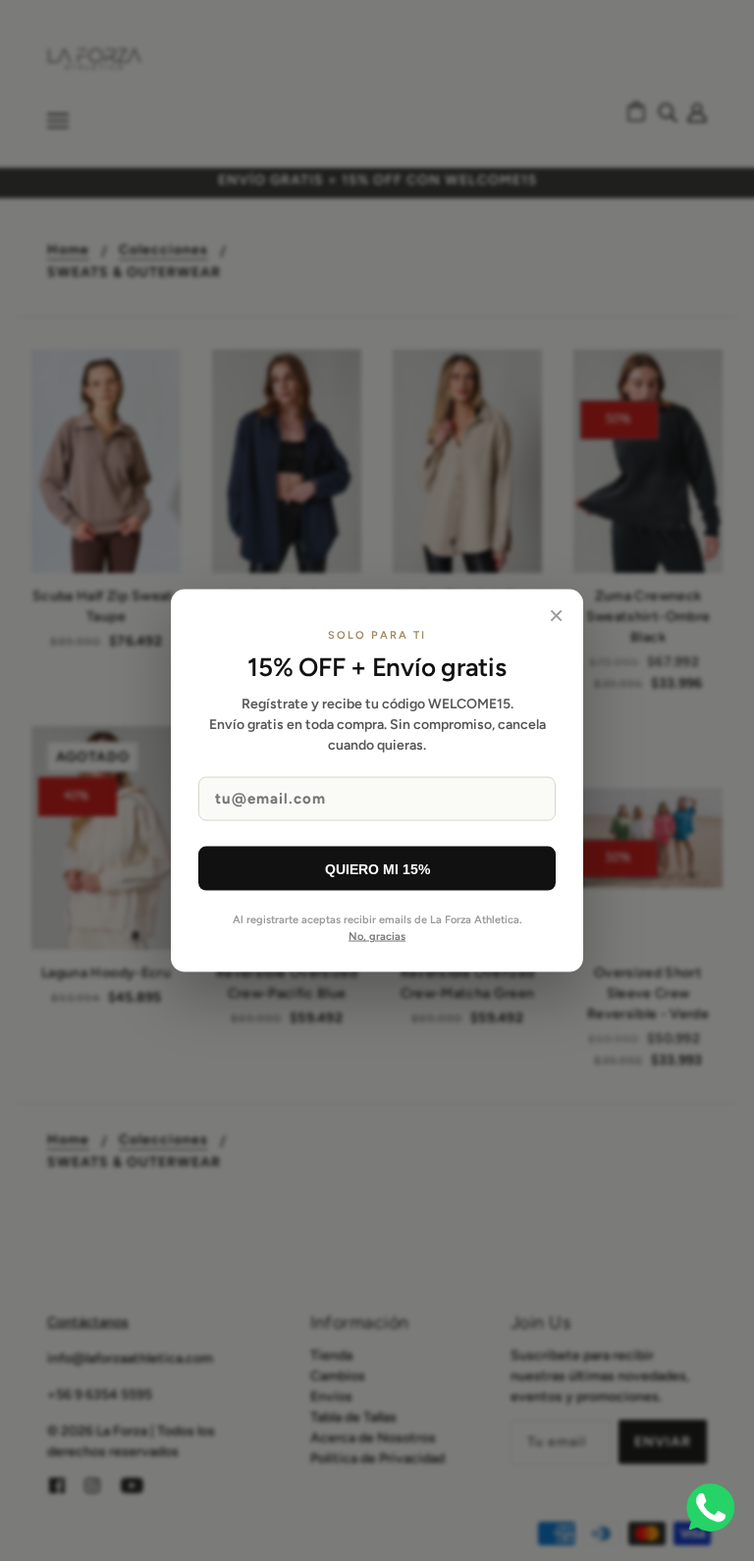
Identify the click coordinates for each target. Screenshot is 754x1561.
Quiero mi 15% (377, 868)
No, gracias (377, 935)
